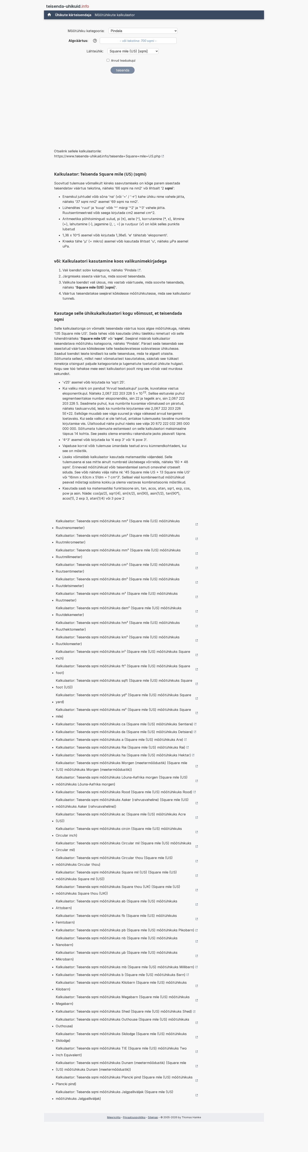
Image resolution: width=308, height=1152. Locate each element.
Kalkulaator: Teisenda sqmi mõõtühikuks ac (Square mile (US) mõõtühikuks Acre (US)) (121, 817)
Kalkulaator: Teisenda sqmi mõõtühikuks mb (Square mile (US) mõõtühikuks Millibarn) (125, 967)
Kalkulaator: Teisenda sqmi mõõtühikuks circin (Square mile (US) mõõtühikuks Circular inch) (119, 832)
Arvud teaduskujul (123, 60)
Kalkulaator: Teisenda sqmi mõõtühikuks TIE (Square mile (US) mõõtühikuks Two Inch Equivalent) (121, 1051)
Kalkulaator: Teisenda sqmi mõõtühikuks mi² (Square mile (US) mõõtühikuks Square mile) (123, 713)
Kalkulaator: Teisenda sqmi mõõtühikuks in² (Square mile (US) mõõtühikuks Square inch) (123, 654)
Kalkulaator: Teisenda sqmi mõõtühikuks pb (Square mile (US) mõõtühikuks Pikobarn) (125, 930)
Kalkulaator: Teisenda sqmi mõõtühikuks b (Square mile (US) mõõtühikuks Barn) (120, 975)
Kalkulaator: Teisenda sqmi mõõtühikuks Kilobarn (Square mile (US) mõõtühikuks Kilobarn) (121, 985)
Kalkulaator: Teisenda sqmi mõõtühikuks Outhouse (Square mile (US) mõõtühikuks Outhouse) (122, 1022)
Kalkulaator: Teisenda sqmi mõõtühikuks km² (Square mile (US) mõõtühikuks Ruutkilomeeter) (118, 640)
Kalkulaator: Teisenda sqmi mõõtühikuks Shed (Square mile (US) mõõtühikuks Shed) (124, 1011)
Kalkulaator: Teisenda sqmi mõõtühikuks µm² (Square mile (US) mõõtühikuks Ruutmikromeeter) (118, 538)
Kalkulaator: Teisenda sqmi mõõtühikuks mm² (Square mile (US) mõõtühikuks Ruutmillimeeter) (118, 553)
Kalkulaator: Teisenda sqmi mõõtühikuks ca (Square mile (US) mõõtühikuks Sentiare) (124, 724)
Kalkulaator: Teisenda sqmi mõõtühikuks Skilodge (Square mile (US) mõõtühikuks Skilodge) (121, 1037)
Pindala (130, 270)
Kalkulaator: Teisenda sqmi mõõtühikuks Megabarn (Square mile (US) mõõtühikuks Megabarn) (123, 1000)
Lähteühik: (95, 51)
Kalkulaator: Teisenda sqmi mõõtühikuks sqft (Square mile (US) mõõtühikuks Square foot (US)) (124, 683)
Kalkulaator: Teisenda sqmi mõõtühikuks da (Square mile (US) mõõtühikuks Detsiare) (124, 732)
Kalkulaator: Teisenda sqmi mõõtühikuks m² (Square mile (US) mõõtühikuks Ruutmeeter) (117, 596)
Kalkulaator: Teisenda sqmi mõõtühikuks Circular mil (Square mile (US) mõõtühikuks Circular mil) (123, 846)
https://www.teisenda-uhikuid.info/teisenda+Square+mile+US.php (107, 156)
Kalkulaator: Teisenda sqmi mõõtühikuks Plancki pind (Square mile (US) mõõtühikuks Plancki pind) (124, 1080)
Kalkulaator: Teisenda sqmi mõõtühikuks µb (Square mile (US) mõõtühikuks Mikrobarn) (116, 955)
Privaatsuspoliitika (134, 1117)
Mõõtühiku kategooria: (86, 31)
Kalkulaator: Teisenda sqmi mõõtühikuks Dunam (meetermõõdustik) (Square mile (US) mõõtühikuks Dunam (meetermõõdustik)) (121, 1066)
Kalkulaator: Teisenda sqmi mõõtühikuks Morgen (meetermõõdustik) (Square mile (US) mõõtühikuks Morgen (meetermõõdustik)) (121, 766)
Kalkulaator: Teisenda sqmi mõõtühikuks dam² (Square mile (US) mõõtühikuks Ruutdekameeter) (118, 611)
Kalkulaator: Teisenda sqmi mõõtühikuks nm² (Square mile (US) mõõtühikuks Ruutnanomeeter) (118, 524)
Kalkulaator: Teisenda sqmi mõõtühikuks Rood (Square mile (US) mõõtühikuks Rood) (124, 792)
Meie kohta (113, 1117)
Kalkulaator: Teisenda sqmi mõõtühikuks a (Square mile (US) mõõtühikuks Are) (119, 739)
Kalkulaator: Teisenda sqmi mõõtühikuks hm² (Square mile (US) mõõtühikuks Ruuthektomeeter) (118, 626)
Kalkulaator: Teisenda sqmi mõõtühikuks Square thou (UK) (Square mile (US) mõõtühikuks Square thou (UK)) (118, 890)
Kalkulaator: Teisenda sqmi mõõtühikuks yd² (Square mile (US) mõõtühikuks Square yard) (123, 698)
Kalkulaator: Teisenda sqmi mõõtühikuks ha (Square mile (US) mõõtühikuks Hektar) (123, 755)
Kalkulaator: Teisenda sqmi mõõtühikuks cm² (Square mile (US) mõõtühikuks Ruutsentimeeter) (118, 567)
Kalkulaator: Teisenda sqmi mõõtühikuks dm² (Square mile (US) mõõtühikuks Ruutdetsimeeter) (118, 582)
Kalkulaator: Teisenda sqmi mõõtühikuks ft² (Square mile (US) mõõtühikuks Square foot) (123, 669)
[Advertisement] (122, 108)
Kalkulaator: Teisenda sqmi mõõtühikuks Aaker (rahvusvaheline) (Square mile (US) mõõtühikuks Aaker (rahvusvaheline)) (122, 803)
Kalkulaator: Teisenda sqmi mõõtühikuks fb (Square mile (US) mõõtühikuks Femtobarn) (116, 919)
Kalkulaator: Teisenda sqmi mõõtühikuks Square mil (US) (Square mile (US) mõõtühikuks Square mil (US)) (116, 875)
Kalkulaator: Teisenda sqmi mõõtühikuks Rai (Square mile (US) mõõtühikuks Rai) (120, 747)
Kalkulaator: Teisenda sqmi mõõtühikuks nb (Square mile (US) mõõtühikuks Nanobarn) (116, 941)
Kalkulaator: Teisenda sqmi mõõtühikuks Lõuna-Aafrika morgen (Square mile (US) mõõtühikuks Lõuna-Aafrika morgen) (122, 780)
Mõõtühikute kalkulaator (115, 15)
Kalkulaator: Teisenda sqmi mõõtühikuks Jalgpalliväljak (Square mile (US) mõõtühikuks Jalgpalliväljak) (114, 1095)
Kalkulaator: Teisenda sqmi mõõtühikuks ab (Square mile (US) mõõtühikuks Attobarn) (116, 904)
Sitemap (153, 1117)
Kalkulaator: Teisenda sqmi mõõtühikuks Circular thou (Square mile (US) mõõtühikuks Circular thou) (114, 861)
